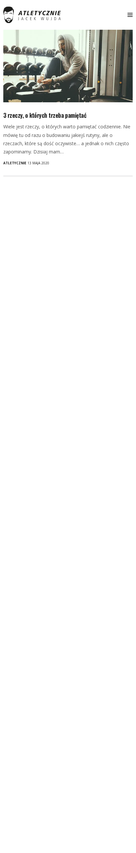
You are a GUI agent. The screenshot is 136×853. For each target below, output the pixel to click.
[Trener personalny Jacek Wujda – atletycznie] (32, 15)
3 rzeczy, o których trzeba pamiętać (44, 115)
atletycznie (14, 163)
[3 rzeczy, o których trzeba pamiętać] (68, 66)
